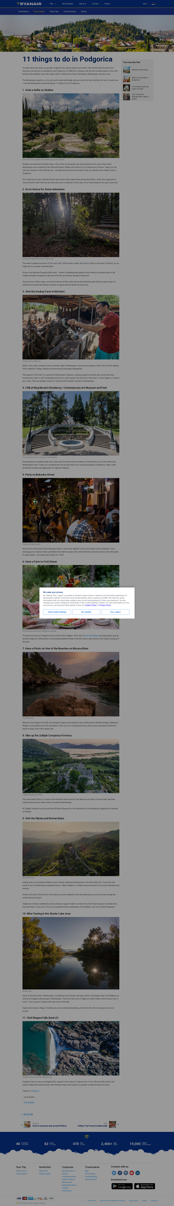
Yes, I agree (115, 612)
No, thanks (86, 612)
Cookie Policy (90, 605)
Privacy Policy (105, 605)
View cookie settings (57, 612)
